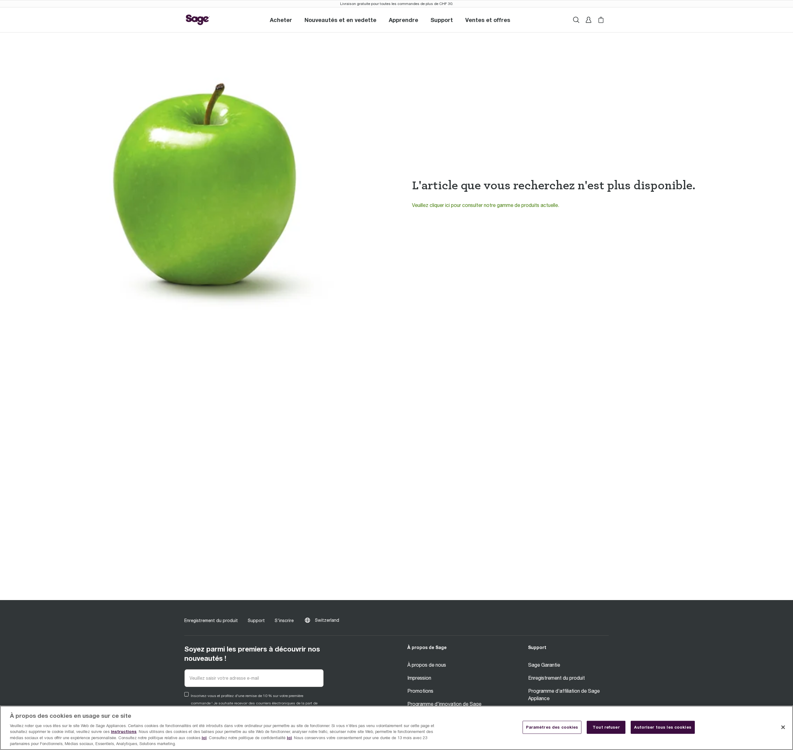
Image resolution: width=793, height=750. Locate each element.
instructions (124, 731)
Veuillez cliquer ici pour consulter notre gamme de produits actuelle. (485, 205)
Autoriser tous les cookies (662, 727)
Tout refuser (606, 727)
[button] (441, 19)
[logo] (198, 20)
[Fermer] (783, 727)
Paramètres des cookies (552, 727)
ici (204, 737)
